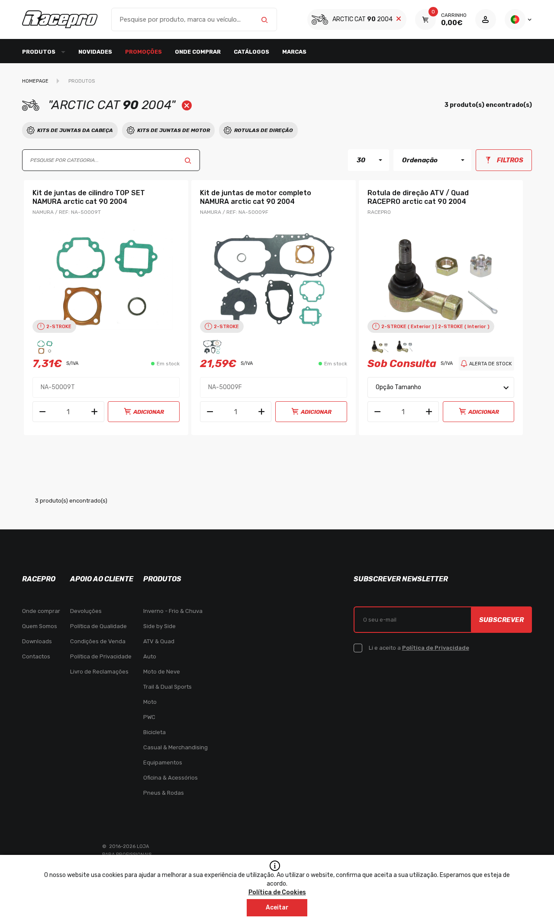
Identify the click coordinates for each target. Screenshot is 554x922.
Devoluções (86, 611)
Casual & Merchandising (175, 747)
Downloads (37, 641)
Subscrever (501, 620)
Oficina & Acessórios (170, 777)
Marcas (294, 51)
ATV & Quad (158, 641)
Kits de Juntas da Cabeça (75, 130)
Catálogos (251, 51)
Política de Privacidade (101, 656)
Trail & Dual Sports (167, 686)
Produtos (81, 81)
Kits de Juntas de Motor (173, 130)
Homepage (35, 81)
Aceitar (277, 907)
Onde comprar (198, 51)
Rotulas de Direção (263, 130)
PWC (149, 717)
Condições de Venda (98, 641)
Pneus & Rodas (163, 793)
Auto (149, 656)
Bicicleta (154, 732)
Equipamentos (162, 762)
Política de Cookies (277, 892)
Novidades (95, 51)
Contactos (36, 656)
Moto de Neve (161, 671)
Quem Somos (39, 626)
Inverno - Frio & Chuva (173, 611)
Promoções (143, 51)
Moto (150, 702)
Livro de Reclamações (99, 671)
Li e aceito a (419, 648)
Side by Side (159, 626)
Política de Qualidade (98, 626)
